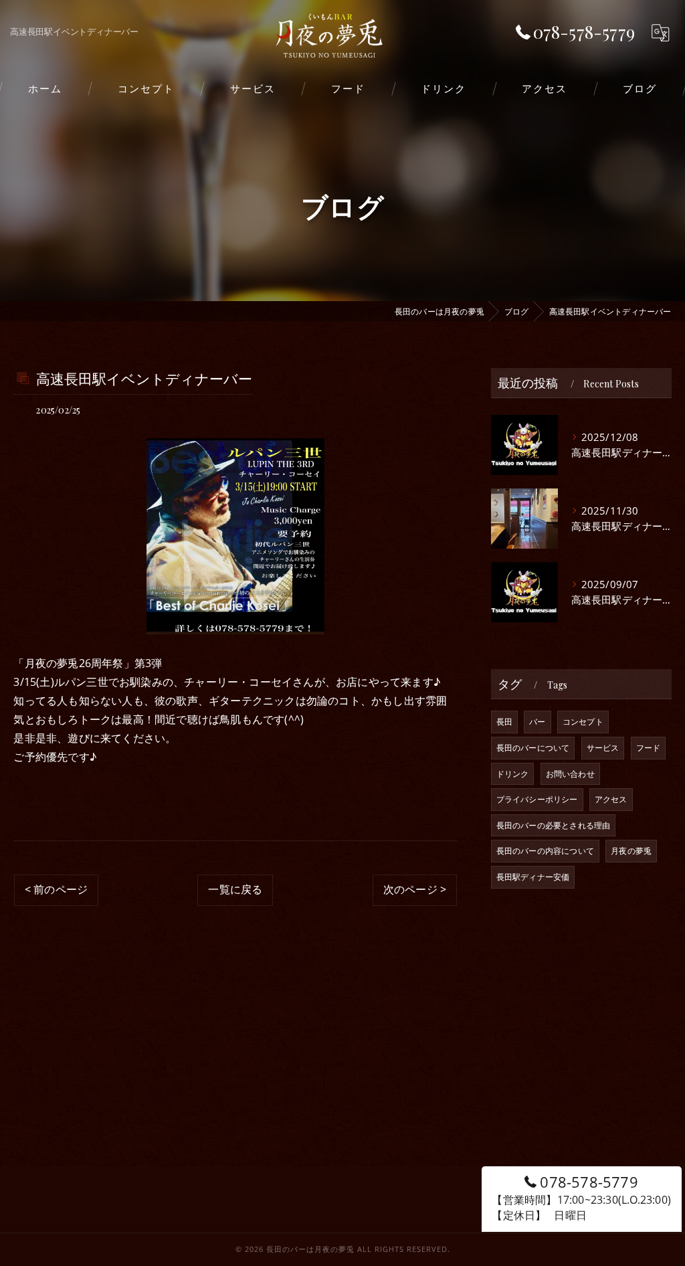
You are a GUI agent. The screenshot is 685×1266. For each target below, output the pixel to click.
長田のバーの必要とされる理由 (553, 825)
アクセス (611, 799)
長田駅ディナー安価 (533, 877)
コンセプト (583, 721)
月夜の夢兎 (631, 850)
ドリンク (512, 774)
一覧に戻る (235, 889)
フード (648, 747)
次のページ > (414, 889)
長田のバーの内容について (545, 850)
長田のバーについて (533, 747)
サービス (603, 747)
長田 (504, 721)
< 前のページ (56, 889)
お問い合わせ (570, 774)
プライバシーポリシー (537, 799)
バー (537, 721)
